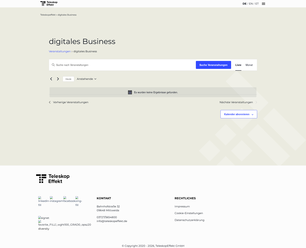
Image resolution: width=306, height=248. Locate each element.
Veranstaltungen (60, 51)
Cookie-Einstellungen (189, 213)
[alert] (153, 92)
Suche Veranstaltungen (213, 65)
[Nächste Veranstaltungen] (58, 79)
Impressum (182, 206)
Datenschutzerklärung (189, 220)
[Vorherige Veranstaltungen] (51, 79)
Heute (68, 78)
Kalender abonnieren (237, 114)
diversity (43, 228)
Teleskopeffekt (48, 14)
